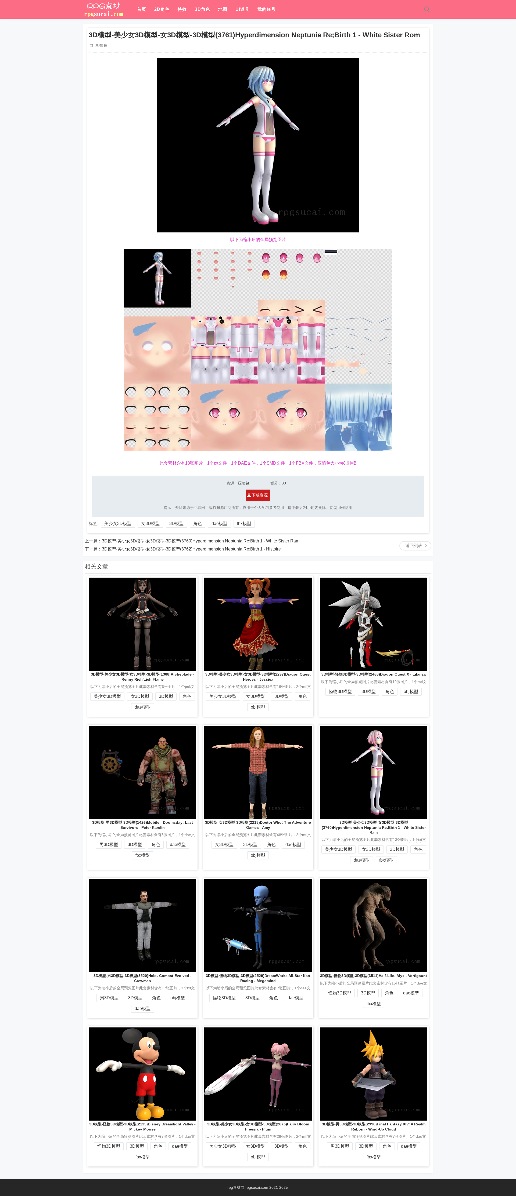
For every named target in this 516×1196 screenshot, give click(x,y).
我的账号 (266, 9)
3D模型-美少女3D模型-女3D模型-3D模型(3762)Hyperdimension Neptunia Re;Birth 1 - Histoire (191, 549)
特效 (182, 9)
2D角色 (162, 9)
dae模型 (219, 523)
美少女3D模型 (117, 523)
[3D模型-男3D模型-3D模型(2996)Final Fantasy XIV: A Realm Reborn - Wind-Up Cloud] (373, 1074)
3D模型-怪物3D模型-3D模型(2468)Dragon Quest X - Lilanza (373, 674)
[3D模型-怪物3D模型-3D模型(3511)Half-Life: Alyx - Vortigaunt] (373, 926)
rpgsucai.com (256, 1187)
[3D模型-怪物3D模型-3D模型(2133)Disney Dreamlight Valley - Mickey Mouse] (142, 1074)
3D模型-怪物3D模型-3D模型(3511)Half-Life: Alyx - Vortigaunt (373, 975)
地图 (222, 9)
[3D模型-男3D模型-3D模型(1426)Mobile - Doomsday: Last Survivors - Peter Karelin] (142, 773)
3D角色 (202, 9)
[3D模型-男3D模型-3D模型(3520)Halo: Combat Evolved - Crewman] (142, 926)
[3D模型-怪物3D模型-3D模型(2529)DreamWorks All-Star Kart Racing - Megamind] (258, 926)
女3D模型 (150, 523)
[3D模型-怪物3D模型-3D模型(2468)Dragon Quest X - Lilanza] (373, 625)
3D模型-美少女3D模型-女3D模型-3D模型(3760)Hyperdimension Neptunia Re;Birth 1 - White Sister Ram (200, 541)
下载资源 (260, 495)
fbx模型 (244, 523)
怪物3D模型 (340, 691)
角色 (197, 523)
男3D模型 (108, 844)
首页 (141, 9)
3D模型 (176, 523)
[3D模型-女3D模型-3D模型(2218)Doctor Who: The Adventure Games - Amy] (258, 773)
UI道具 (242, 9)
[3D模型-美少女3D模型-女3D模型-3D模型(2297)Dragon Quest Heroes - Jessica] (258, 625)
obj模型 (258, 707)
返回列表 (413, 545)
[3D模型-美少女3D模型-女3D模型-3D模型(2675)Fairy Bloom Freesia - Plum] (258, 1074)
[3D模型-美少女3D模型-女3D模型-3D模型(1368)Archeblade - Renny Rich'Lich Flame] (142, 625)
